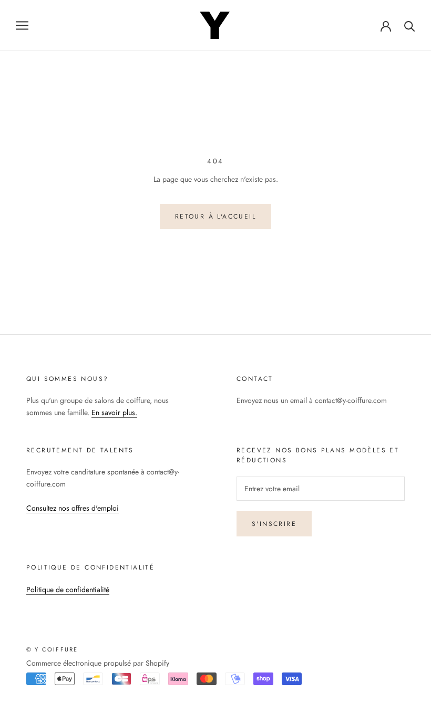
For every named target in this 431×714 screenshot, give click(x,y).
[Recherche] (409, 25)
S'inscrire (274, 524)
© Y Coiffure (52, 649)
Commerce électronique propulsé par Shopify (97, 663)
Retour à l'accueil (215, 216)
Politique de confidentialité (67, 589)
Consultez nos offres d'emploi (72, 508)
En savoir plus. (114, 412)
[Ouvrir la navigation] (22, 24)
